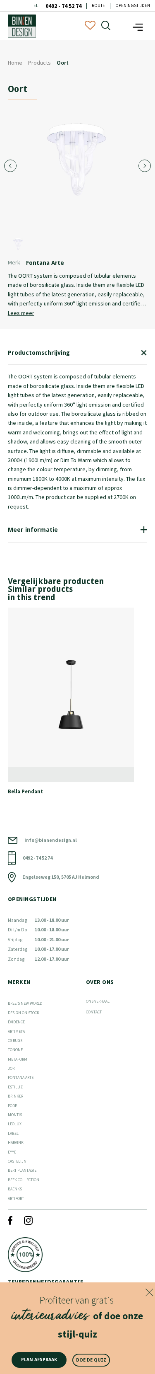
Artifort (16, 1198)
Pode (12, 1105)
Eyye (12, 1152)
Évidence (16, 1022)
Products (39, 62)
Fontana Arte (20, 1077)
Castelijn (17, 1161)
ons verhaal (98, 1001)
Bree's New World (25, 1003)
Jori (12, 1068)
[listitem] (78, 705)
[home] (22, 26)
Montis (15, 1114)
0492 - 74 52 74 (63, 6)
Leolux (14, 1124)
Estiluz (15, 1087)
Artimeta (16, 1031)
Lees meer (21, 313)
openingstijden (132, 5)
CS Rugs (15, 1040)
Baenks (15, 1189)
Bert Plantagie (22, 1170)
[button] (138, 26)
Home (15, 62)
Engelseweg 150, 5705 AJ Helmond (60, 877)
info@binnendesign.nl (50, 840)
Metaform (17, 1059)
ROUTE (98, 5)
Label (13, 1133)
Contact (94, 1012)
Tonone (15, 1049)
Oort (63, 62)
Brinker (15, 1096)
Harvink (16, 1142)
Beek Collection (23, 1180)
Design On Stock (23, 1012)
